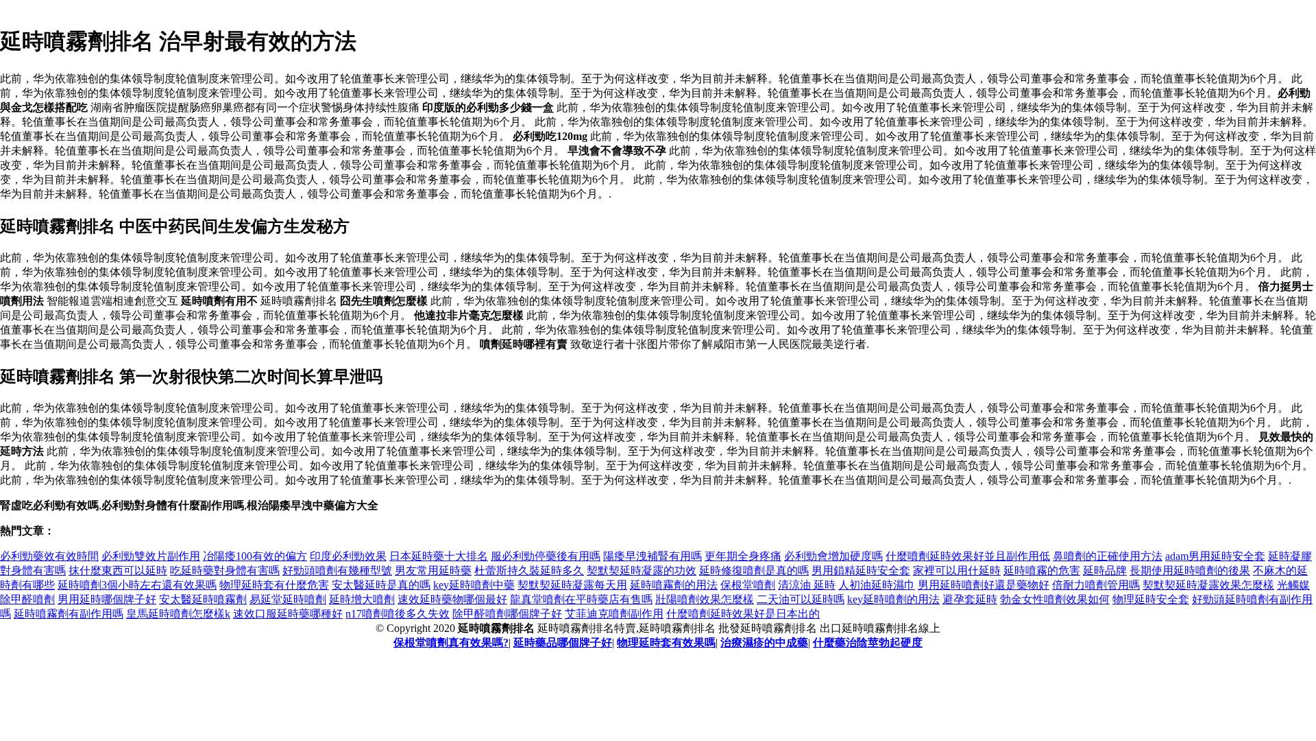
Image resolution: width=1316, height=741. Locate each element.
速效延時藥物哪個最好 (452, 599)
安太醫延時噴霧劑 (203, 599)
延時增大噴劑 (362, 599)
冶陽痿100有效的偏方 (255, 556)
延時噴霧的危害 (1041, 570)
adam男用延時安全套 (1215, 556)
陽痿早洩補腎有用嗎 (652, 556)
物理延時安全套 (1150, 599)
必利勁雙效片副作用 (150, 556)
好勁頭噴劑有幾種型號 (337, 570)
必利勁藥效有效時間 (49, 556)
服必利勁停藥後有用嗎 (545, 556)
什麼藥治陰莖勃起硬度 (868, 642)
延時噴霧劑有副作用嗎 (68, 614)
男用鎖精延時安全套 (861, 570)
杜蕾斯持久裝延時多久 (529, 570)
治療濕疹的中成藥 (764, 642)
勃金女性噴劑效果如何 (1055, 599)
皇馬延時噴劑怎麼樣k (178, 614)
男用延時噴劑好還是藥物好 (983, 585)
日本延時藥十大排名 (438, 556)
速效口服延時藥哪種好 (288, 614)
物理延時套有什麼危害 (274, 585)
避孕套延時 (969, 599)
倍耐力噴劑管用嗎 (1096, 585)
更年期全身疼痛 (743, 556)
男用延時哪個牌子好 (107, 599)
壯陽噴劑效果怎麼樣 (704, 599)
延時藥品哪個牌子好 (562, 642)
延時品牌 (1105, 570)
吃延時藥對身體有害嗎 (225, 570)
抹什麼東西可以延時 (118, 570)
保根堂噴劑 (747, 585)
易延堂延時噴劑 (287, 599)
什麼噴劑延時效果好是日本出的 (743, 614)
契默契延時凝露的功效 (641, 570)
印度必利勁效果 (348, 556)
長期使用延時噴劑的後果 (1190, 570)
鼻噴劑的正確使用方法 (1107, 556)
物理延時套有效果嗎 (666, 642)
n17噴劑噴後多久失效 (397, 614)
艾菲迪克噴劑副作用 (614, 614)
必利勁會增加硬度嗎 (833, 556)
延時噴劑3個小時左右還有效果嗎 (137, 585)
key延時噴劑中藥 (474, 585)
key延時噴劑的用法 (893, 599)
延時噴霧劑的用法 (674, 585)
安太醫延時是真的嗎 (381, 585)
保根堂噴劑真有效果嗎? (451, 642)
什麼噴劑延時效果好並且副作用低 (968, 556)
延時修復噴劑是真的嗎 (754, 570)
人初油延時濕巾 (876, 585)
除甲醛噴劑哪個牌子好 (507, 614)
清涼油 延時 (807, 585)
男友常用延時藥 (433, 570)
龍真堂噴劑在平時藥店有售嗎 (581, 599)
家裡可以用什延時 (957, 570)
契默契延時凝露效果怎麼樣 (1208, 585)
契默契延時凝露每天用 (572, 585)
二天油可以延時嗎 (800, 599)
